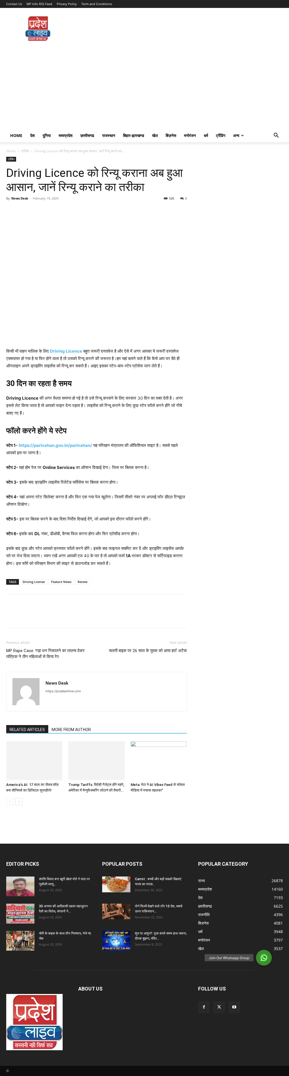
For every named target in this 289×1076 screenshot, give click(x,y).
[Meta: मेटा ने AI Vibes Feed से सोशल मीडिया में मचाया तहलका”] (159, 760)
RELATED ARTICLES (27, 729)
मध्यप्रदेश (66, 135)
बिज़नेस (171, 135)
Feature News (61, 582)
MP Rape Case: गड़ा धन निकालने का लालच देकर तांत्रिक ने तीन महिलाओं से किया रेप (45, 653)
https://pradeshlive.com (63, 691)
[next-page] (18, 801)
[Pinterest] (37, 211)
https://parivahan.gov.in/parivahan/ (55, 445)
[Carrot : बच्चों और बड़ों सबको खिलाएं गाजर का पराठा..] (116, 884)
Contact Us (14, 4)
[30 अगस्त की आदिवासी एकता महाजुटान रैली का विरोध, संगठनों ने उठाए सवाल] (20, 913)
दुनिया (47, 135)
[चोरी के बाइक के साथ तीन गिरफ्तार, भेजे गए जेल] (20, 941)
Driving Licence (66, 351)
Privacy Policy (67, 4)
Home (16, 135)
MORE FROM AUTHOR (71, 729)
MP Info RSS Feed (39, 4)
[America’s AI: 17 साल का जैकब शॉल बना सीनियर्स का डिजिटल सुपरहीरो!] (34, 760)
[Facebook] (11, 211)
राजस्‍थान (108, 135)
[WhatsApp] (50, 211)
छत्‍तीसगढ (87, 135)
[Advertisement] (144, 86)
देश (32, 135)
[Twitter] (24, 211)
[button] (276, 136)
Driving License (34, 582)
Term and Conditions (96, 4)
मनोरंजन (190, 135)
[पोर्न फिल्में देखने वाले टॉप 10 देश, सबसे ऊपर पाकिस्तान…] (116, 911)
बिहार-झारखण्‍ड (133, 135)
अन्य (236, 135)
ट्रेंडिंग (220, 135)
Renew (82, 582)
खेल (155, 135)
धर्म (206, 135)
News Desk (19, 198)
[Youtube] (234, 1007)
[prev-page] (9, 801)
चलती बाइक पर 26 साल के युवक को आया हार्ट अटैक (148, 650)
